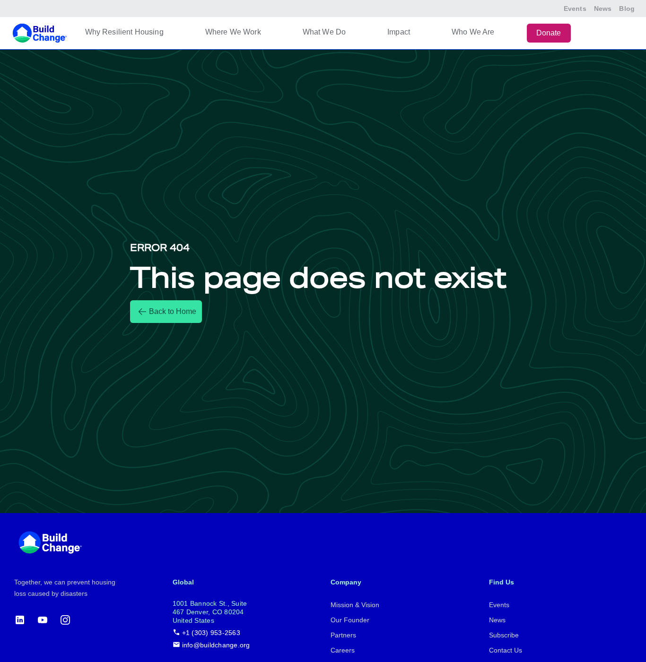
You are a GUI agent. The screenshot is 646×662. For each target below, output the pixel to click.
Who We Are (473, 32)
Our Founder (350, 620)
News (603, 8)
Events (575, 8)
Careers (343, 650)
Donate (548, 33)
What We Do (324, 32)
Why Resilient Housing (124, 32)
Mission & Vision (355, 605)
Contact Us (505, 650)
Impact (398, 32)
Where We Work (233, 32)
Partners (343, 635)
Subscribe (504, 635)
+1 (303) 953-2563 (211, 632)
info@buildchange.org (216, 645)
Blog (627, 8)
